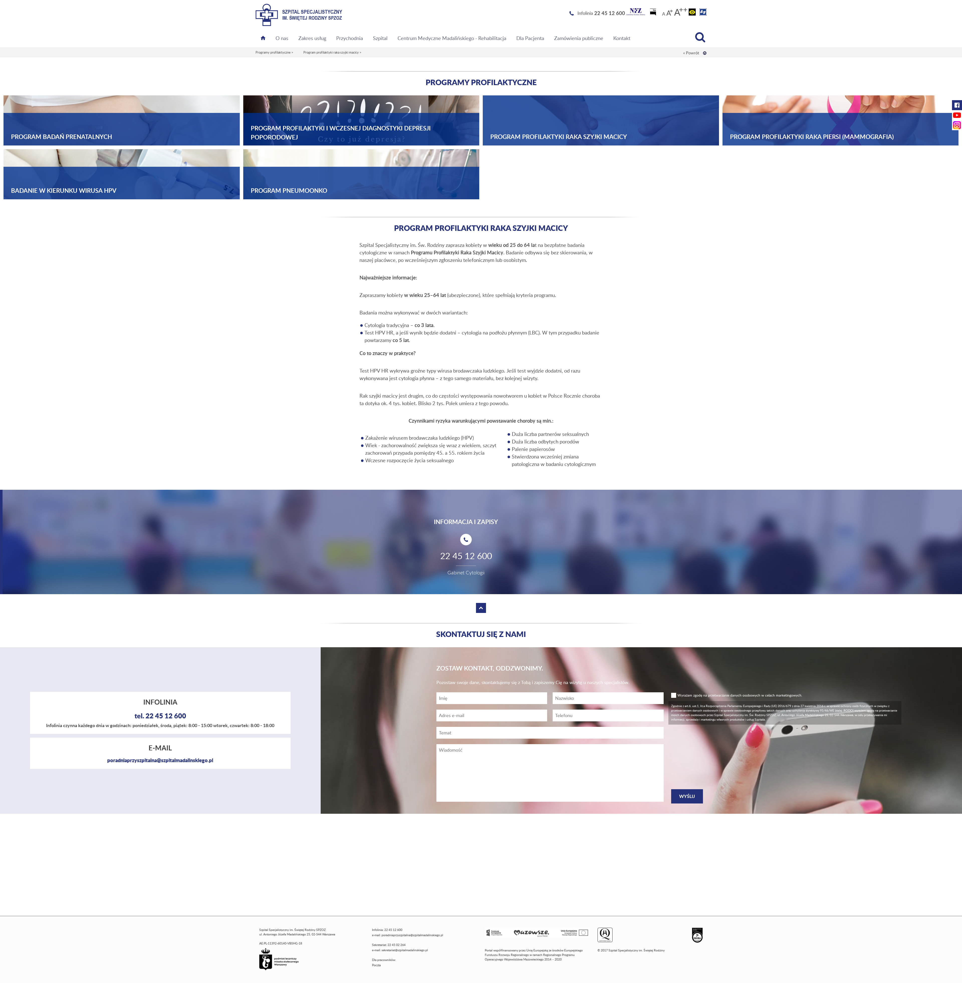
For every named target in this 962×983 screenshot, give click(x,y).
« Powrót (691, 53)
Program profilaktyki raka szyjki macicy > (332, 52)
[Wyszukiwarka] (700, 37)
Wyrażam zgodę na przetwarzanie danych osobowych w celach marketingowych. (739, 695)
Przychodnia (349, 38)
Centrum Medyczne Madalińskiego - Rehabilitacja (452, 38)
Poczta (376, 965)
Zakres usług (312, 38)
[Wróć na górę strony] (704, 53)
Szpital (380, 38)
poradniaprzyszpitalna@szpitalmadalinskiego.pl (160, 760)
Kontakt (621, 38)
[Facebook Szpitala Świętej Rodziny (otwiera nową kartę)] (957, 105)
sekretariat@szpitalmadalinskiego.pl (405, 950)
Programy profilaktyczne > (274, 52)
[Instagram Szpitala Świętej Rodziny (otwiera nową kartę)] (957, 125)
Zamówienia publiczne (578, 38)
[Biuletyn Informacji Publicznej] (653, 13)
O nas (282, 38)
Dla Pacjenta (530, 38)
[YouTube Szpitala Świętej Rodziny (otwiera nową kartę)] (957, 115)
